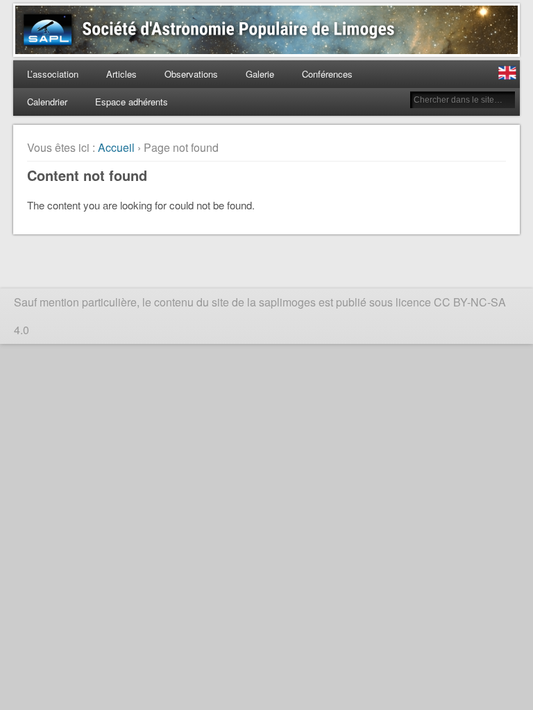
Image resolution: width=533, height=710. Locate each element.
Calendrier (47, 101)
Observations (191, 73)
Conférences (327, 73)
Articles (121, 73)
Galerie (260, 73)
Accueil (116, 147)
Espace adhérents (131, 101)
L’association (52, 73)
